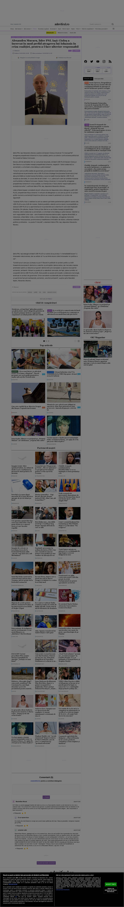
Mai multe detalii (13, 884)
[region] (62, 889)
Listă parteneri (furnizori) (62, 889)
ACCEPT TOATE (111, 884)
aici (16, 896)
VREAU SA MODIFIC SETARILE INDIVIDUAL (111, 890)
